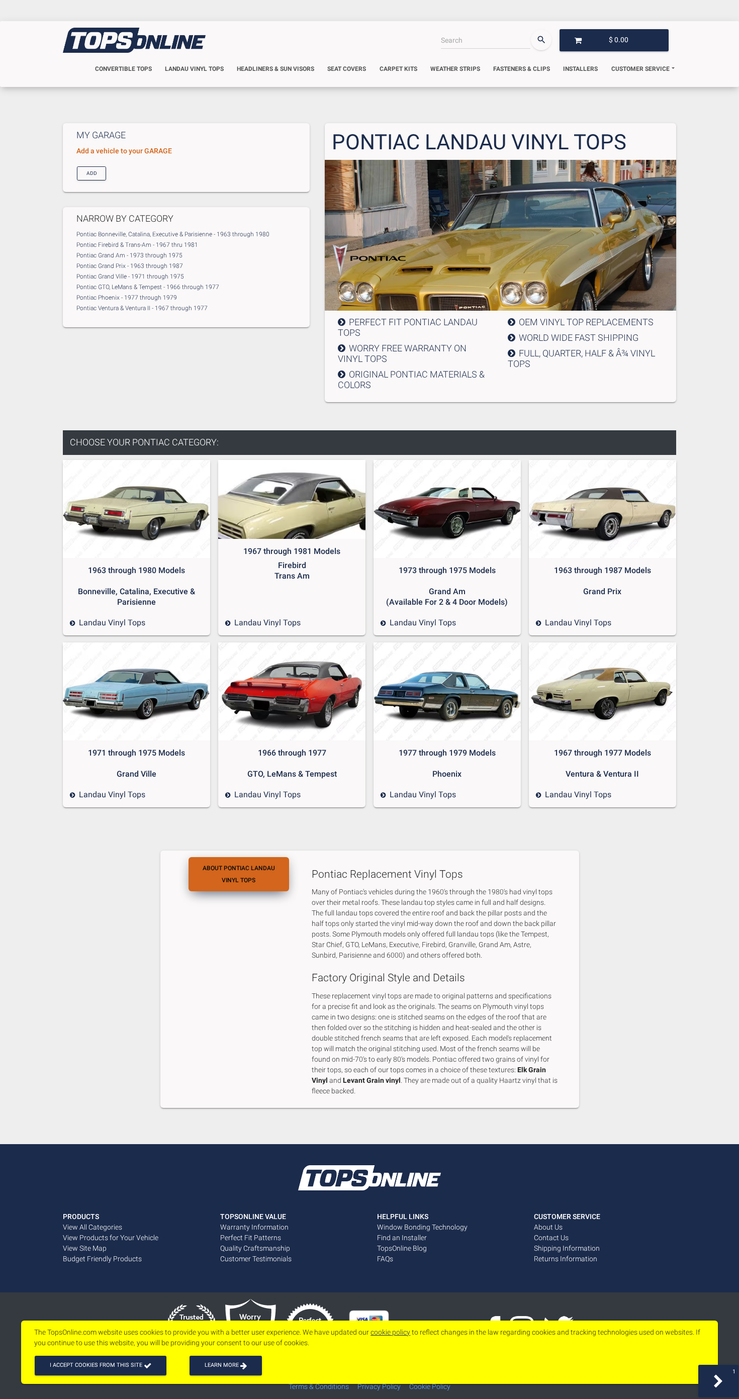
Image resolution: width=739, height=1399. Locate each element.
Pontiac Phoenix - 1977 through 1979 (126, 297)
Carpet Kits (398, 68)
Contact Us (551, 1238)
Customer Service (640, 68)
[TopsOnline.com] (134, 40)
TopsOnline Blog (402, 1248)
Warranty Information (254, 1227)
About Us (548, 1227)
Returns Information (565, 1259)
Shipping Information (567, 1248)
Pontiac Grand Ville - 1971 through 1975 (130, 276)
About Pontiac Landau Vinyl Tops (239, 874)
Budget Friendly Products (102, 1259)
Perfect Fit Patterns (250, 1238)
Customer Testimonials (256, 1259)
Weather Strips (455, 68)
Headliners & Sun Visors (275, 68)
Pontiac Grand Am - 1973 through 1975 (129, 255)
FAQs (385, 1259)
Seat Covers (346, 68)
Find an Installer (402, 1238)
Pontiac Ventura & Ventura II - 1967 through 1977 (142, 308)
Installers (580, 68)
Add (91, 172)
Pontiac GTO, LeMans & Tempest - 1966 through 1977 (147, 287)
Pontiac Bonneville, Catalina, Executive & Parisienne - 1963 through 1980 (172, 234)
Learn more (222, 1365)
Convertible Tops (123, 68)
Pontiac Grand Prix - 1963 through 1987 (129, 265)
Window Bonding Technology (422, 1227)
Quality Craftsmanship (255, 1248)
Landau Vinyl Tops (194, 68)
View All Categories (92, 1227)
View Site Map (85, 1248)
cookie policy (390, 1332)
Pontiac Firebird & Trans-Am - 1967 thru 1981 (137, 244)
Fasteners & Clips (521, 68)
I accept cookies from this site (97, 1365)
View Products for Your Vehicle (110, 1238)
